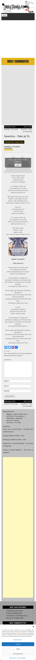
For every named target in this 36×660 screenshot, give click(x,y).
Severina (10, 148)
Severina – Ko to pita (11, 129)
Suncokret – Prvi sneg (13, 422)
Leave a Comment (8, 150)
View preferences (18, 654)
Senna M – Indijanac (12, 420)
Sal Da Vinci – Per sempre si (15, 416)
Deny (18, 649)
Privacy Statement (21, 657)
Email (6, 386)
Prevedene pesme (12, 611)
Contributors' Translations (14, 142)
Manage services (17, 639)
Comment (8, 360)
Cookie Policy (12, 657)
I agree (18, 165)
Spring (5, 436)
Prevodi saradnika (12, 613)
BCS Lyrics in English (13, 618)
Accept (18, 644)
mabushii (18, 146)
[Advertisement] (18, 39)
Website (6, 391)
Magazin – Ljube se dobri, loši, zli (17, 414)
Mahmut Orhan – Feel (17, 436)
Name (6, 381)
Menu (4, 15)
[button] (33, 627)
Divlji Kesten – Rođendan (14, 418)
